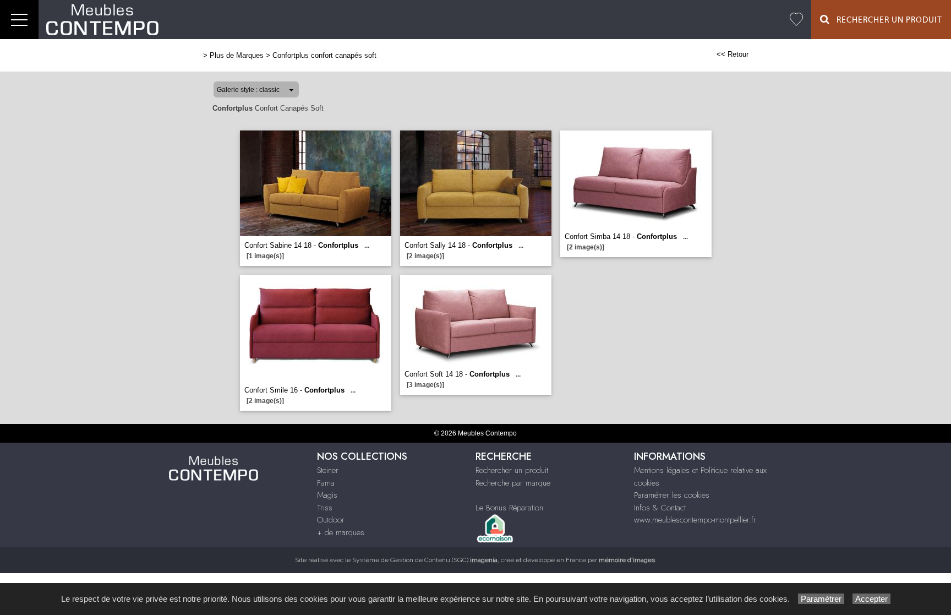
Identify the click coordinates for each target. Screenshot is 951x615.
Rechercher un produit (512, 470)
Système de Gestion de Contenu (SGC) (425, 560)
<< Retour (732, 54)
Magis (327, 495)
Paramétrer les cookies (671, 495)
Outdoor (331, 520)
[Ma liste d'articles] (796, 19)
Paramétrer (821, 598)
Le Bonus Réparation (509, 508)
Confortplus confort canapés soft (324, 55)
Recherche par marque (513, 483)
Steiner (327, 470)
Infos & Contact (660, 508)
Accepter (871, 598)
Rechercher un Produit (886, 20)
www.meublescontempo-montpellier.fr (695, 520)
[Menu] (19, 19)
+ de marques (340, 532)
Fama (326, 483)
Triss (324, 508)
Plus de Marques (237, 55)
